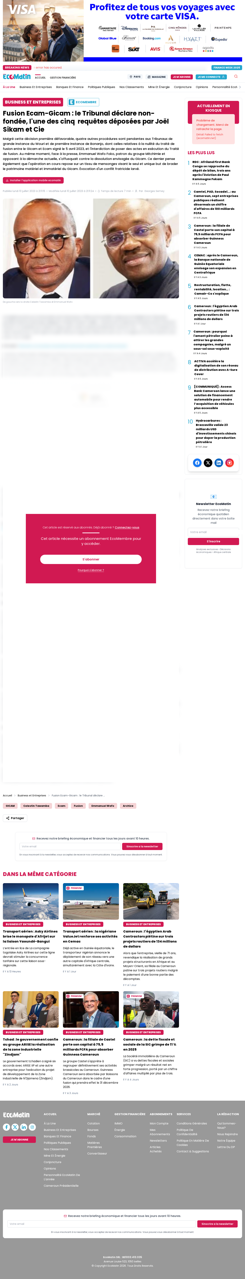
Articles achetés (156, 1149)
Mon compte (159, 1123)
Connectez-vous (127, 527)
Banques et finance (57, 1136)
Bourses (92, 1130)
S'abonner (91, 559)
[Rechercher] (236, 76)
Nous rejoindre (227, 1134)
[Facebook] (197, 462)
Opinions (50, 1168)
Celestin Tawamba (36, 806)
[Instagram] (229, 462)
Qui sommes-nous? (226, 1125)
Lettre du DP (226, 1147)
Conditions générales (192, 1123)
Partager (17, 818)
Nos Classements (56, 1149)
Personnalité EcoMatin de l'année (62, 1177)
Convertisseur (97, 1153)
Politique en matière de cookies (193, 1143)
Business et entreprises (60, 1130)
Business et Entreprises (32, 795)
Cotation (93, 1123)
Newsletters (158, 1141)
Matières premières (94, 1145)
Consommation (125, 1136)
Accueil (7, 795)
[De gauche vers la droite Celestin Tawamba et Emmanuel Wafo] (91, 248)
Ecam (61, 806)
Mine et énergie (54, 1156)
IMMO (118, 1123)
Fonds (91, 1136)
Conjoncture (52, 1162)
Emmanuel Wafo (102, 806)
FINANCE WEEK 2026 (227, 67)
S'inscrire (213, 541)
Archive (128, 806)
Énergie (119, 1130)
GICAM (10, 806)
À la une (50, 1123)
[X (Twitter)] (208, 462)
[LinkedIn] (219, 462)
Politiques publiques (57, 1143)
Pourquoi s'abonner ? (91, 570)
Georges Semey (154, 191)
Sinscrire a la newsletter (142, 846)
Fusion (78, 806)
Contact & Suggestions (193, 1151)
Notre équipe (226, 1141)
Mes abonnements (160, 1132)
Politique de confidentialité (187, 1132)
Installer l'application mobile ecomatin (35, 180)
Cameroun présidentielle (61, 1186)
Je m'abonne (182, 77)
